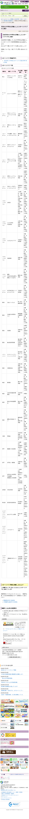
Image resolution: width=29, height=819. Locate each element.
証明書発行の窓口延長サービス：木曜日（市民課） (12, 792)
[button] (14, 804)
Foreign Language (6, 799)
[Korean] (26, 3)
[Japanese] (15, 3)
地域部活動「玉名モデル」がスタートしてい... (12, 690)
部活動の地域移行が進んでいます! (9, 686)
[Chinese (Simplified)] (23, 3)
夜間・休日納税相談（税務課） (8, 793)
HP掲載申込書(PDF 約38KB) (10, 602)
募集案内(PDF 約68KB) (9, 600)
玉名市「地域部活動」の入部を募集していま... (12, 694)
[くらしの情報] (9, 19)
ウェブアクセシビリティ (7, 798)
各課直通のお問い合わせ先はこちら (8, 790)
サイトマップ (4, 796)
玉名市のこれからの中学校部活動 (9, 682)
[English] (19, 3)
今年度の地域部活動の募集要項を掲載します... (12, 674)
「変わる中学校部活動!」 (7, 678)
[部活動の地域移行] (8, 20)
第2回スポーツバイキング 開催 (8, 670)
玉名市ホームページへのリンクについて (10, 795)
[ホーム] (3, 19)
